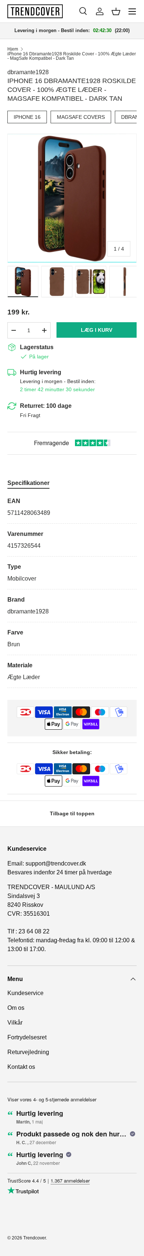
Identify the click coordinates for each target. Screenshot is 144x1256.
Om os (15, 1008)
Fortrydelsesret (27, 1037)
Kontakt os (21, 1067)
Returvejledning (28, 1052)
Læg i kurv (96, 330)
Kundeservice (25, 993)
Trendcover (34, 1237)
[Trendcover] (35, 11)
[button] (116, 11)
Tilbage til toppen (72, 813)
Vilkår (15, 1022)
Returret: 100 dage (46, 406)
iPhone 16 (27, 117)
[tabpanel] (72, 592)
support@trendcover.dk (55, 863)
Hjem (12, 49)
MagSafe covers (81, 117)
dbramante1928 (28, 72)
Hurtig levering (40, 372)
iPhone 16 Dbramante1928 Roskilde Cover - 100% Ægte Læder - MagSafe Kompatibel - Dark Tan (71, 56)
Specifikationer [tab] (28, 483)
